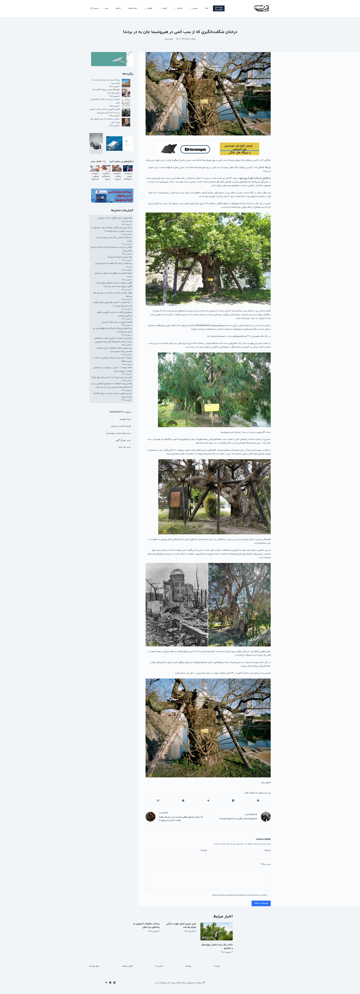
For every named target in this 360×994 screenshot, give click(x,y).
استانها (118, 8)
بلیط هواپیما (125, 419)
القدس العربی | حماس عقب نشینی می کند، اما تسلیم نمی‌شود (105, 111)
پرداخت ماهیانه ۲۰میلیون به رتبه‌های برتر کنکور (146, 925)
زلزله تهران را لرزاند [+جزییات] (120, 257)
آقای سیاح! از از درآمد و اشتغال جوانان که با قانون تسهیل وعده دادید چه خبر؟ (114, 284)
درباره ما (217, 966)
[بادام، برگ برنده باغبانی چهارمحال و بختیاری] (216, 931)
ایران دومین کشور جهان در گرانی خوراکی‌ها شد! (181, 925)
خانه (206, 8)
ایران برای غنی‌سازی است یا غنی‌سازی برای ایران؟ (112, 377)
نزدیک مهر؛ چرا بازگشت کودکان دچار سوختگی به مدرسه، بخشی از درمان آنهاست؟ (111, 229)
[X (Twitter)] (233, 800)
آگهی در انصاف (127, 966)
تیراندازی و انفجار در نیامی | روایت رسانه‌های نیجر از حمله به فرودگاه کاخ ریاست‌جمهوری (113, 340)
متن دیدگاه (265, 864)
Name (267, 850)
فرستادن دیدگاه (261, 903)
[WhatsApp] (183, 800)
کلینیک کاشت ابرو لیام (121, 426)
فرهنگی (149, 8)
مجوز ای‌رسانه (94, 966)
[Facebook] (258, 800)
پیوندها (188, 966)
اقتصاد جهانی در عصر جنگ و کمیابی (116, 322)
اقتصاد (164, 8)
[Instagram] (110, 982)
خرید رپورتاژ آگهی (123, 440)
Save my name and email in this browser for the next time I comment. (239, 895)
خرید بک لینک (124, 447)
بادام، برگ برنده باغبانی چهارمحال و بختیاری (217, 946)
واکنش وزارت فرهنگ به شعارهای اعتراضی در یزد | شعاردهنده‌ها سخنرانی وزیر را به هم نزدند (112, 385)
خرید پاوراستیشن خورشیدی (118, 433)
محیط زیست (169, 39)
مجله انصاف (132, 8)
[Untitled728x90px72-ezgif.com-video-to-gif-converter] (208, 149)
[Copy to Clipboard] (158, 800)
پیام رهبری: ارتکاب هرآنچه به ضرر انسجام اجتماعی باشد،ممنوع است (114, 349)
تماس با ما (159, 966)
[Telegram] (208, 800)
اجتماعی (180, 8)
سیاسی (195, 8)
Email (203, 850)
